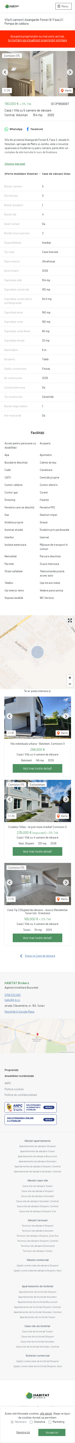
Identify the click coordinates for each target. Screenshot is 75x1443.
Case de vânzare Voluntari (58, 173)
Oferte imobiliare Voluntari (21, 173)
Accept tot (52, 1432)
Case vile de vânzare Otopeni (37, 1190)
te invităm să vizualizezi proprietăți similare (37, 40)
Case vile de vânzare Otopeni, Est (37, 1211)
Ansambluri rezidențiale (19, 1076)
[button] (5, 72)
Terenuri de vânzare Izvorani (37, 1230)
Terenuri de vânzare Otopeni (37, 1225)
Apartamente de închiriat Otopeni (37, 1291)
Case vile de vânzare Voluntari (37, 1195)
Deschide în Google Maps (19, 1011)
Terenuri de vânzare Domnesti (38, 1245)
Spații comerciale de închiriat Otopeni (37, 1361)
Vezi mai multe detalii (37, 768)
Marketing (58, 1421)
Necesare (20, 1421)
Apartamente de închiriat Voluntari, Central (37, 1311)
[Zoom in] (70, 678)
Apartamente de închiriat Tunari (37, 1316)
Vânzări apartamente (37, 1140)
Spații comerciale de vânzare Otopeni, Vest (37, 1270)
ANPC (8, 1083)
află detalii (46, 1413)
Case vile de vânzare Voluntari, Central (37, 1201)
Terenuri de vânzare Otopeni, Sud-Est (37, 1235)
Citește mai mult (15, 163)
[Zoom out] (70, 684)
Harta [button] (67, 90)
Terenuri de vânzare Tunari (37, 1250)
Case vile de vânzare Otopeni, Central (37, 1206)
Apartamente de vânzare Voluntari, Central (37, 1171)
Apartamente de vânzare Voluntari (37, 1161)
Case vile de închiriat (37, 1326)
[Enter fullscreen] (70, 620)
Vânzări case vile (37, 1180)
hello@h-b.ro (12, 1000)
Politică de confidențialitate (21, 1094)
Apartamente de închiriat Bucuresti (38, 1301)
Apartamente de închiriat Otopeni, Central (37, 1306)
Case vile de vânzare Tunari (37, 1185)
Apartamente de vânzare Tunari (37, 1151)
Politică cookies (14, 1089)
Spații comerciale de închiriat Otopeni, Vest (37, 1366)
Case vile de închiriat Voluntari (37, 1341)
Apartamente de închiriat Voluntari (37, 1296)
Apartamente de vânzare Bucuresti (37, 1156)
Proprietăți (11, 1070)
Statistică (39, 1421)
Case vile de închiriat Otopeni (37, 1336)
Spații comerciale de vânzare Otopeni (38, 1265)
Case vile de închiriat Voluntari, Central (37, 1346)
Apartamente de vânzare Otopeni (37, 1146)
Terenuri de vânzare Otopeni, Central (37, 1240)
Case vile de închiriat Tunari (37, 1331)
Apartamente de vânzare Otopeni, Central (38, 1166)
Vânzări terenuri (38, 1220)
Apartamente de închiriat (37, 1286)
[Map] (37, 652)
